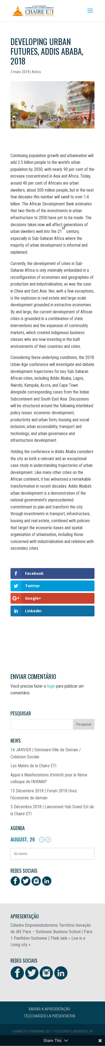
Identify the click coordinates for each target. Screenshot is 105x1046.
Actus (36, 72)
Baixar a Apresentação (49, 1009)
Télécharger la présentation (49, 1016)
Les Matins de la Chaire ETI (33, 765)
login (51, 686)
